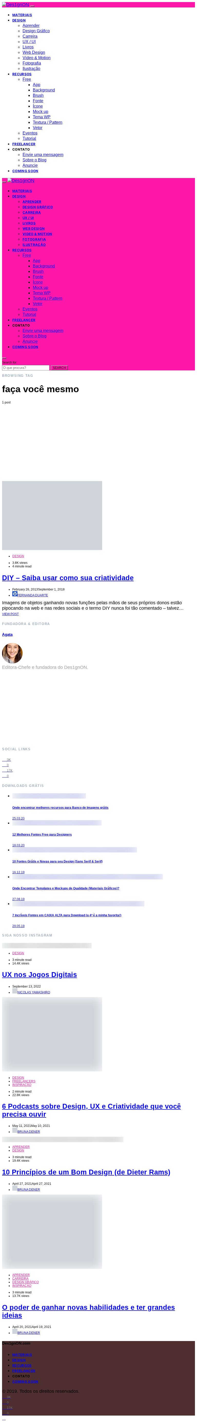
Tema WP (42, 117)
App (36, 84)
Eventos (30, 133)
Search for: (9, 362)
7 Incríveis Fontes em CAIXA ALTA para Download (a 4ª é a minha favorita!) (66, 915)
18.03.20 (18, 845)
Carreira (30, 36)
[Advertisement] (98, 443)
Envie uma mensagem (43, 154)
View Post (10, 614)
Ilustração (31, 68)
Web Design (34, 52)
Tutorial (29, 138)
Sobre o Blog (34, 160)
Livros (28, 47)
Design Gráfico (36, 31)
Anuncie (30, 165)
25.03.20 (18, 818)
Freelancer (23, 144)
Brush (38, 95)
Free (27, 79)
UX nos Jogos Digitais (39, 975)
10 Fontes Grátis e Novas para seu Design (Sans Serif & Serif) (57, 861)
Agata (7, 634)
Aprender (31, 25)
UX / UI (29, 41)
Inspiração (21, 1085)
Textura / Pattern (47, 122)
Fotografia (32, 63)
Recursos (22, 74)
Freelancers (23, 1081)
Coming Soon (25, 171)
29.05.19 (18, 926)
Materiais (22, 15)
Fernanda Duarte (32, 595)
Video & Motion (37, 58)
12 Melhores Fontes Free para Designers (42, 834)
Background (44, 90)
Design (19, 20)
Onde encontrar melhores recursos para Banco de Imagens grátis (60, 807)
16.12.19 (18, 872)
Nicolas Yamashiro (33, 992)
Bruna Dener (28, 1132)
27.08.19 (18, 899)
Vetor (37, 128)
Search (59, 368)
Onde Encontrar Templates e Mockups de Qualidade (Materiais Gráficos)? (65, 888)
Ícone (38, 106)
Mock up (40, 111)
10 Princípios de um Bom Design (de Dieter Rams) (86, 1172)
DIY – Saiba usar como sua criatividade (68, 578)
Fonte (38, 101)
